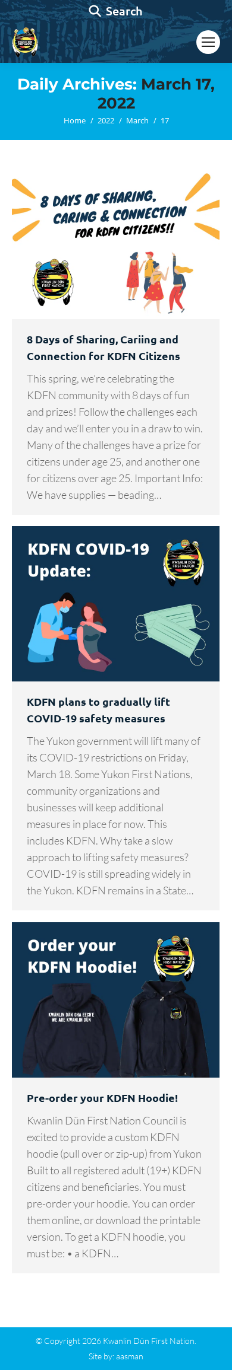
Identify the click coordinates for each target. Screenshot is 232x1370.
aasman (129, 1356)
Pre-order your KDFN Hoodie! (102, 1097)
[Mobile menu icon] (208, 42)
